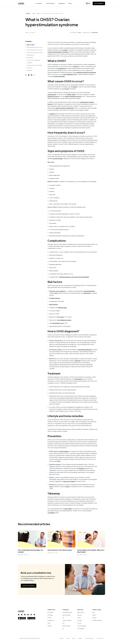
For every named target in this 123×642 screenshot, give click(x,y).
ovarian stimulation (59, 76)
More (70, 3)
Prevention (30, 68)
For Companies (80, 628)
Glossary (94, 617)
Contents (28, 41)
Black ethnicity (53, 304)
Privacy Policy (100, 638)
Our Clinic (79, 620)
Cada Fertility (68, 508)
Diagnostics (62, 3)
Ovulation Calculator (97, 620)
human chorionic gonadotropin (65, 108)
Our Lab (79, 623)
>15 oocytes (60, 317)
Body (38, 13)
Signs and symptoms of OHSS (35, 52)
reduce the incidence (69, 481)
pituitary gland (71, 94)
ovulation (65, 50)
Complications (30, 55)
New (21, 532)
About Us (79, 615)
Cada (28, 13)
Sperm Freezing (66, 615)
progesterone (62, 68)
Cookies (80, 638)
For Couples (50, 612)
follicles (75, 87)
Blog (34, 13)
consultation (51, 512)
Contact (61, 638)
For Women (50, 615)
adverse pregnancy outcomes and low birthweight (74, 277)
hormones (77, 360)
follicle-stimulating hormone (73, 96)
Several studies (63, 451)
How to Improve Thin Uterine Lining (60, 550)
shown (67, 486)
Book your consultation (29, 585)
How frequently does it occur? (35, 50)
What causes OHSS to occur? (35, 47)
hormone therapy (58, 158)
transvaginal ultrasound (85, 349)
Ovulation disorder (54, 298)
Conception (38, 3)
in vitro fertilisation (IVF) (69, 74)
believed (52, 114)
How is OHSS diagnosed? (33, 60)
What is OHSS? (31, 45)
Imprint (73, 638)
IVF (75, 479)
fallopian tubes (62, 307)
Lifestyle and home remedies (34, 65)
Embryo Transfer (66, 625)
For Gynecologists (81, 625)
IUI (63, 628)
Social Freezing (50, 3)
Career (67, 638)
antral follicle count (57, 323)
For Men (49, 617)
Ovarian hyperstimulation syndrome (58, 52)
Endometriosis (51, 620)
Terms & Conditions (89, 638)
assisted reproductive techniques (86, 72)
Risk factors (30, 57)
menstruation (78, 379)
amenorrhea (86, 293)
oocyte (67, 89)
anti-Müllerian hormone (64, 320)
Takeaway (29, 70)
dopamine (81, 468)
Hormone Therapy (66, 620)
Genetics (50, 625)
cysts (55, 293)
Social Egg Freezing (67, 612)
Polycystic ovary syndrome (57, 291)
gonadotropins (52, 94)
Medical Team (80, 612)
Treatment (29, 62)
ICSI (63, 623)
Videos (94, 615)
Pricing (79, 617)
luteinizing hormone (53, 96)
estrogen (75, 66)
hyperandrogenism (89, 291)
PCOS (58, 461)
